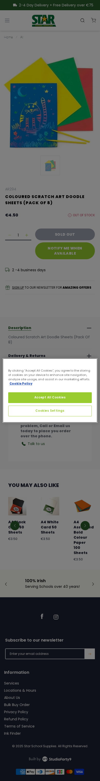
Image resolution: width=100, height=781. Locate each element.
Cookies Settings (49, 411)
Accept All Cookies (50, 397)
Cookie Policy (20, 384)
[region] (50, 390)
